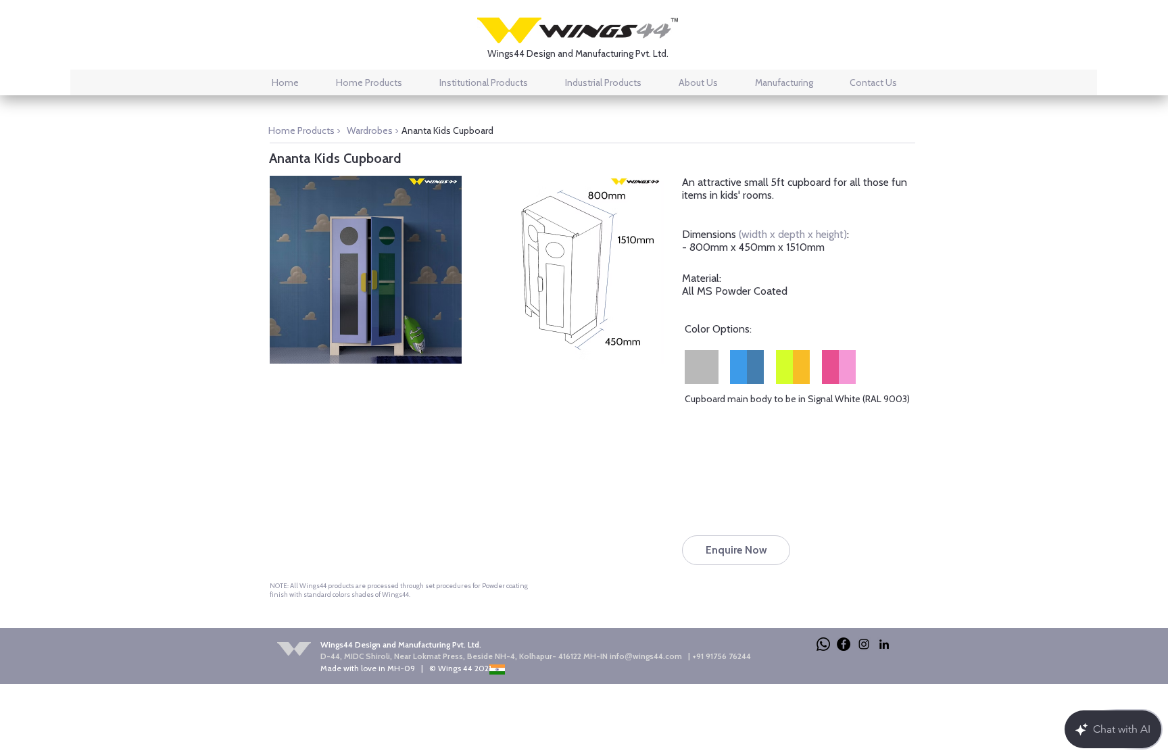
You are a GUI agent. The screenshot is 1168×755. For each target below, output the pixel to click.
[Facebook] (843, 644)
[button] (366, 270)
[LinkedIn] (884, 644)
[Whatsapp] (823, 644)
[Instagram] (864, 644)
